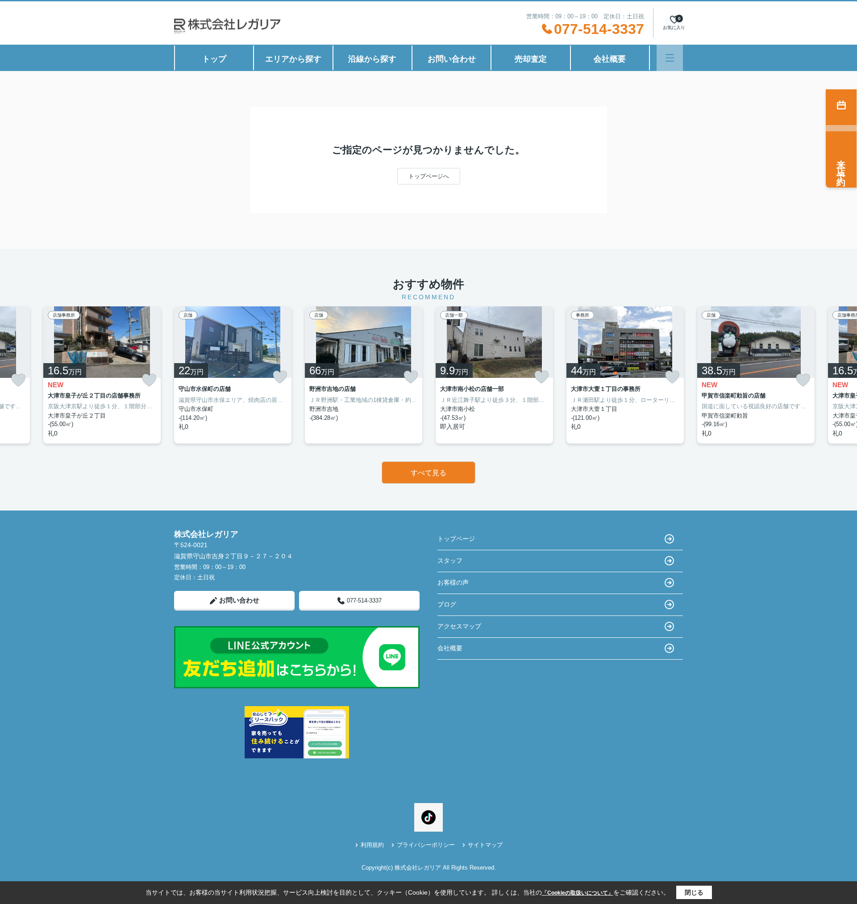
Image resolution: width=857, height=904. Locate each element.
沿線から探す (372, 58)
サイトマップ (485, 844)
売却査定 (531, 58)
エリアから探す (293, 58)
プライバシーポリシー (426, 844)
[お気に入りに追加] (18, 380)
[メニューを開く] (669, 58)
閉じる (694, 892)
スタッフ (449, 560)
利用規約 (372, 844)
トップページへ (428, 176)
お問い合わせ (452, 58)
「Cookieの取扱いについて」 (577, 893)
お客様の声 (453, 582)
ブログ (446, 604)
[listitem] (232, 375)
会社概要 (610, 58)
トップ (214, 58)
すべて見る (428, 473)
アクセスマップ (459, 626)
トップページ (456, 538)
